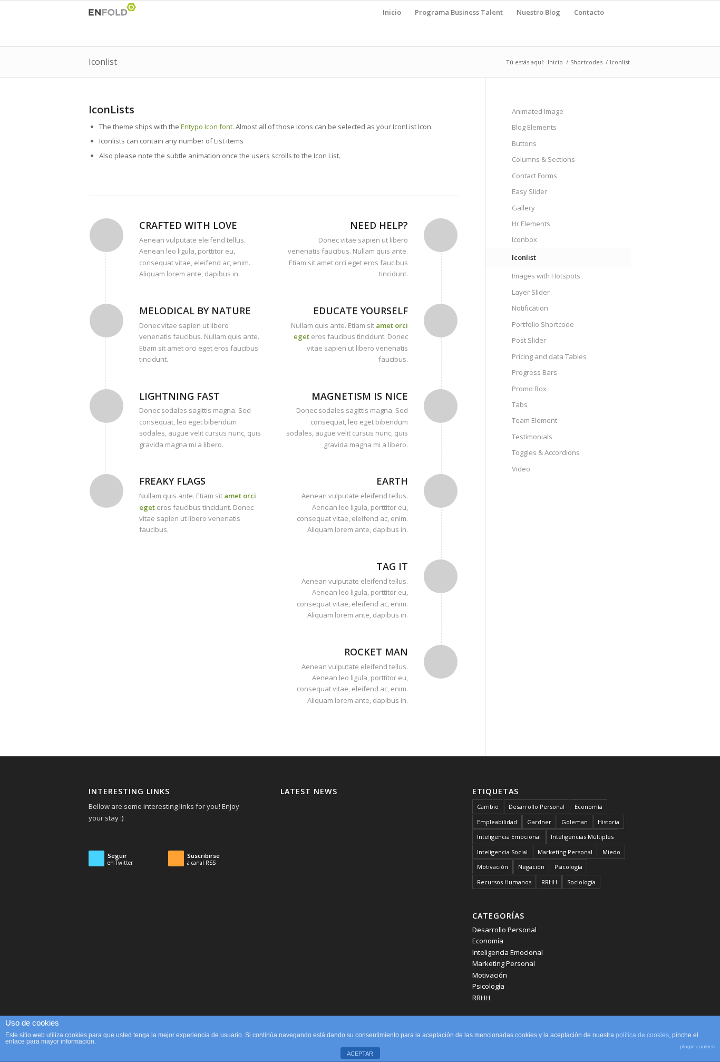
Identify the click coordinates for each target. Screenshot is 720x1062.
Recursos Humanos (504, 882)
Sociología (581, 882)
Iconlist (103, 61)
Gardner (539, 822)
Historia (608, 822)
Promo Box (529, 388)
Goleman (574, 822)
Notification (530, 308)
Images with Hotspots (546, 276)
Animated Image (537, 111)
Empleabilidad (497, 822)
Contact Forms (534, 175)
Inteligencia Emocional (509, 837)
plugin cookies (697, 1046)
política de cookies (642, 1035)
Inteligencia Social (502, 852)
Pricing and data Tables (549, 356)
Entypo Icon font (206, 126)
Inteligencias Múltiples (582, 837)
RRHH (549, 882)
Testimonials (532, 436)
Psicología (568, 867)
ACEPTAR (360, 1053)
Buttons (524, 143)
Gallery (523, 208)
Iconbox (524, 239)
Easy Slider (529, 191)
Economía (588, 806)
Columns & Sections (543, 159)
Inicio (555, 62)
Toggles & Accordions (546, 452)
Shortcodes (586, 62)
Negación (531, 867)
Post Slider (529, 340)
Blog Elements (534, 127)
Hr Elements (531, 223)
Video (521, 469)
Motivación (492, 867)
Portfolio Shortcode (543, 324)
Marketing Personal (565, 852)
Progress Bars (534, 372)
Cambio (488, 806)
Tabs (520, 404)
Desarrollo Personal (537, 806)
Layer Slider (531, 292)
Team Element (534, 420)
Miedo (611, 852)
